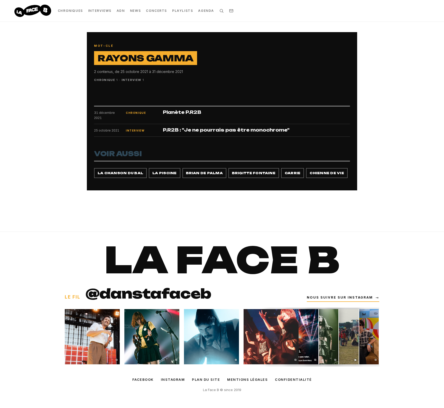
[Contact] (231, 10)
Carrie (292, 173)
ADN (121, 11)
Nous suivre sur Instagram (343, 297)
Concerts (156, 11)
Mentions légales (247, 379)
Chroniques (70, 11)
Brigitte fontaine (253, 173)
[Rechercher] (221, 10)
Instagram (173, 379)
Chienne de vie (327, 173)
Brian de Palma (204, 173)
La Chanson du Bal (120, 173)
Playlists (182, 11)
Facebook (143, 379)
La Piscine (164, 173)
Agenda (206, 11)
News (135, 11)
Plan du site (206, 379)
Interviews (100, 11)
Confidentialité (293, 379)
